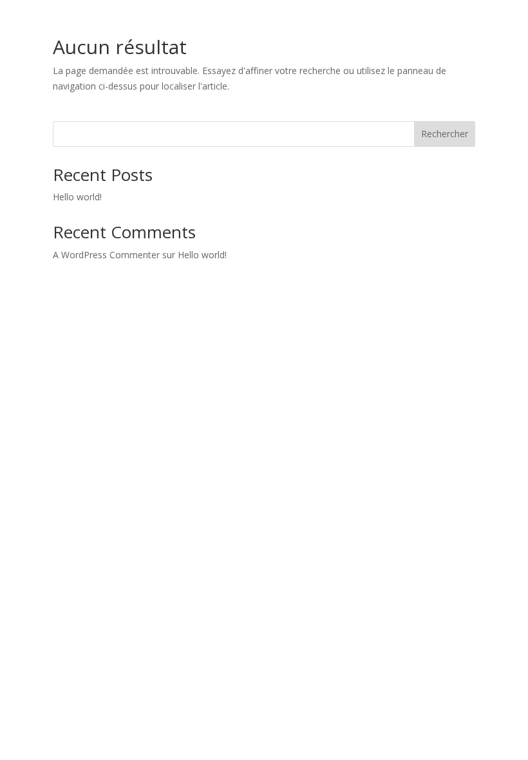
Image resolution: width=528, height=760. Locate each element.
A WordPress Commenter (106, 255)
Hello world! (77, 197)
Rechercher (444, 134)
